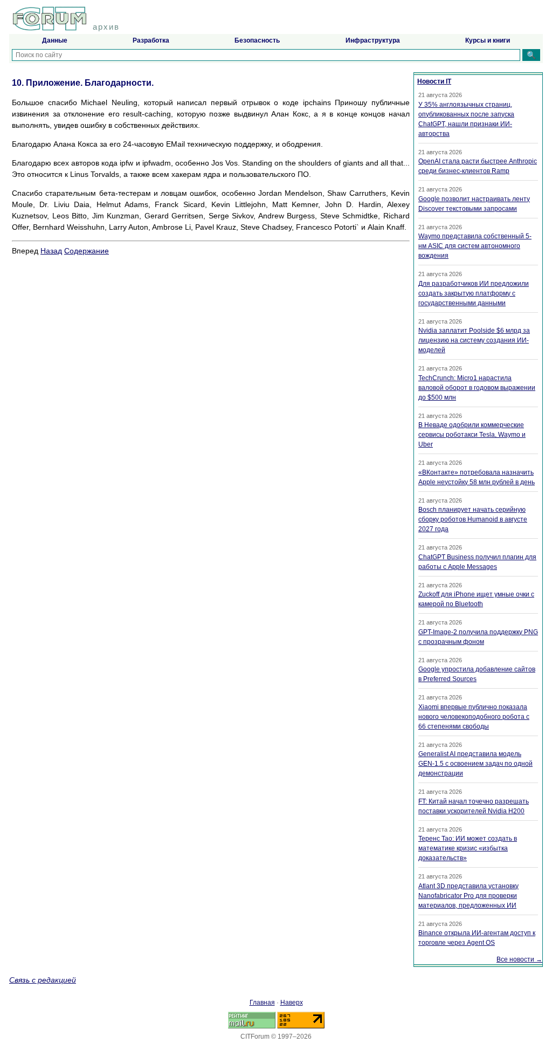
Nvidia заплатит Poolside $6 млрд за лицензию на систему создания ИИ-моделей (474, 340)
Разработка (151, 40)
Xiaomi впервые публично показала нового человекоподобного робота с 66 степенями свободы (473, 716)
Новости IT (434, 81)
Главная (262, 1002)
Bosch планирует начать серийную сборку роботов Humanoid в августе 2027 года (472, 519)
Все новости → (519, 959)
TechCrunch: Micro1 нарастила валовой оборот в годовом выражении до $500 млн (476, 387)
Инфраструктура (373, 40)
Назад (51, 250)
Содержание (86, 250)
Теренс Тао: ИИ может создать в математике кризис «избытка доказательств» (467, 848)
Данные (54, 40)
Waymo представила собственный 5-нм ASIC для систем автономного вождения (475, 245)
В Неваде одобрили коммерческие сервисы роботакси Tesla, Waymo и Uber (472, 434)
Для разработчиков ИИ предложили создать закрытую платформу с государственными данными (473, 293)
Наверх (291, 1002)
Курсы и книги (487, 40)
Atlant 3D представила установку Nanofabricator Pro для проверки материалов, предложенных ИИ (468, 895)
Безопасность (257, 40)
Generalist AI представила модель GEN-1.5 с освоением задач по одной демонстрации (475, 763)
